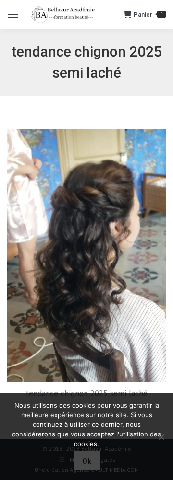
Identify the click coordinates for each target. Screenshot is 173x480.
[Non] (161, 437)
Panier (148, 14)
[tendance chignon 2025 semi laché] (86, 255)
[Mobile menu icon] (13, 14)
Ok (86, 461)
